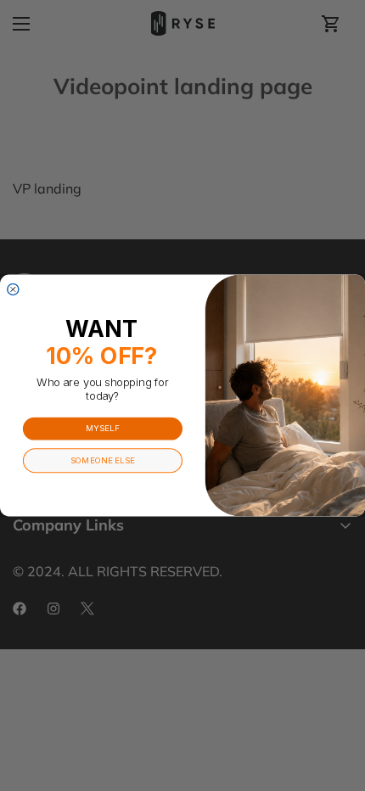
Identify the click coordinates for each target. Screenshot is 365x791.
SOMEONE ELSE (102, 460)
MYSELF (102, 429)
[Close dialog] (13, 289)
